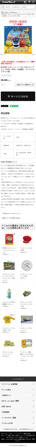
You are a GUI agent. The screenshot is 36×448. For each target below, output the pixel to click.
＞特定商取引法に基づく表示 (10, 429)
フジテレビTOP (7, 423)
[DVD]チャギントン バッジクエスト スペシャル (9, 250)
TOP (2, 12)
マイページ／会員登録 (10, 384)
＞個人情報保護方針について (26, 429)
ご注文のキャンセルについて (11, 213)
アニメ (6, 12)
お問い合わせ (6, 406)
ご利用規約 (6, 412)
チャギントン (13, 12)
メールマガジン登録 (9, 418)
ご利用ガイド (6, 395)
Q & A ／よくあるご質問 (10, 401)
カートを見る (6, 390)
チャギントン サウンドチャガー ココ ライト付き (26, 304)
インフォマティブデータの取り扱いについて (18, 439)
